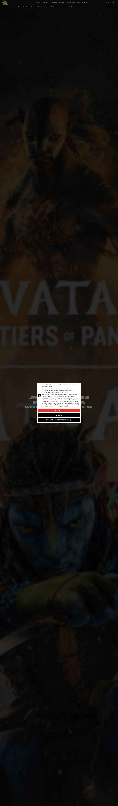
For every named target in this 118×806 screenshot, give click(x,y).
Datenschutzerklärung (53, 401)
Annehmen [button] (59, 410)
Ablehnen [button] (59, 415)
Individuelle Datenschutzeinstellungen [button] (59, 420)
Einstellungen (49, 403)
